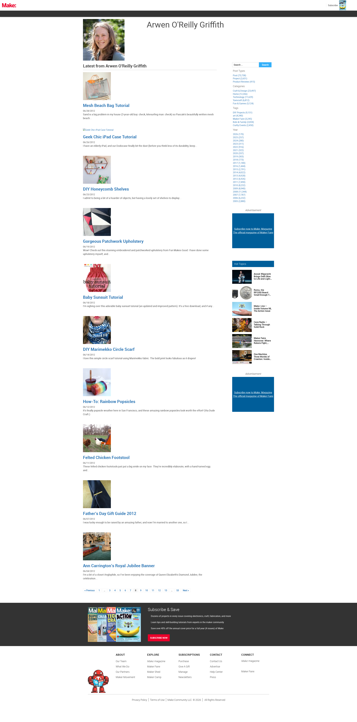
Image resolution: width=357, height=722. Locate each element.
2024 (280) (238, 140)
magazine (156, 661)
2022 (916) (238, 147)
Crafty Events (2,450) (243, 125)
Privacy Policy (139, 699)
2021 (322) (238, 150)
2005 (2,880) (239, 201)
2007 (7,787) (239, 194)
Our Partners (123, 671)
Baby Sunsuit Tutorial (103, 297)
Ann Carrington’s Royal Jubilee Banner (119, 565)
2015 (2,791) (239, 169)
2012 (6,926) (239, 178)
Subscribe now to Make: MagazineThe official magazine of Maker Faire (253, 230)
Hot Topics (240, 264)
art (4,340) (238, 115)
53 (177, 590)
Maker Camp (154, 677)
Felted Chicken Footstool (106, 457)
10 (146, 590)
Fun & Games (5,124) (243, 103)
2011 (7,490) (239, 182)
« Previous (90, 590)
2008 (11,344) (240, 191)
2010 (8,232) (239, 185)
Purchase (183, 661)
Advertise (215, 666)
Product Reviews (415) (244, 81)
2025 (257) (238, 137)
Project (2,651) (240, 78)
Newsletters (185, 677)
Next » (186, 590)
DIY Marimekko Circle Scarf (108, 349)
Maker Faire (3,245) (242, 118)
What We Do (122, 666)
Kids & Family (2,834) (243, 122)
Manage (183, 671)
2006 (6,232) (239, 197)
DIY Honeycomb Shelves (106, 189)
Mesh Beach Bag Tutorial (106, 105)
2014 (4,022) (239, 172)
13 (166, 590)
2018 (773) (238, 159)
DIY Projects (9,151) (242, 112)
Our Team (121, 661)
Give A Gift (184, 666)
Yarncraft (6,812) (241, 100)
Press (213, 677)
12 (159, 590)
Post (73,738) (239, 75)
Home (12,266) (240, 93)
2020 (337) (238, 153)
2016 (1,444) (239, 166)
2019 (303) (238, 156)
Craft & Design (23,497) (244, 90)
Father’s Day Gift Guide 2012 (109, 513)
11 (153, 590)
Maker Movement (125, 677)
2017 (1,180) (239, 162)
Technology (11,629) (243, 97)
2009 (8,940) (239, 188)
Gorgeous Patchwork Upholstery (113, 241)
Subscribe (333, 5)
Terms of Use (157, 699)
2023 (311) (238, 143)
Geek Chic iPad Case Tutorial (110, 137)
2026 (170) (238, 134)
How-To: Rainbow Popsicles (109, 401)
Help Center (216, 671)
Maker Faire (153, 666)
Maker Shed (153, 671)
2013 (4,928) (239, 175)
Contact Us (216, 661)
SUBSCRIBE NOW (158, 637)
